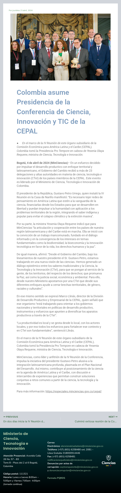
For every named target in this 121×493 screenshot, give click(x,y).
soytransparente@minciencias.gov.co (79, 466)
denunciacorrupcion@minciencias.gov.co (69, 470)
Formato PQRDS (56, 478)
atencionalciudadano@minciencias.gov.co (82, 446)
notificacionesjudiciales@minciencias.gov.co (69, 460)
